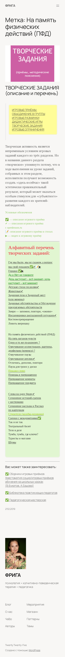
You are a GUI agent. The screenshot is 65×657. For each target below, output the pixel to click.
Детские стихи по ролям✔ (23, 287)
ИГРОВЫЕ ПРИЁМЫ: (24, 110)
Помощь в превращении (22, 374)
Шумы (12, 442)
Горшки (13, 271)
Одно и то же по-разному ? (24, 342)
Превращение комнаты (21, 378)
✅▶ (21, 271)
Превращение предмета (22, 382)
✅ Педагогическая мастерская (25, 500)
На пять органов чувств (22, 338)
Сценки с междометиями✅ (24, 418)
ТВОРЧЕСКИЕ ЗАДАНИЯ (27, 125)
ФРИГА (10, 5)
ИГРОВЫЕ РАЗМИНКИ (25, 118)
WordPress (34, 650)
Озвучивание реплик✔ (21, 358)
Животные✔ (15, 291)
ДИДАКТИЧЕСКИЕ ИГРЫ (27, 122)
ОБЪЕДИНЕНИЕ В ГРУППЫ (28, 114)
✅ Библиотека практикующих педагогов (31, 493)
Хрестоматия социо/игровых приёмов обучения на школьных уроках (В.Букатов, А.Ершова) (29, 482)
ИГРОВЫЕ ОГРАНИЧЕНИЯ (28, 129)
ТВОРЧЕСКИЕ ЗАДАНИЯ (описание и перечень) (32, 90)
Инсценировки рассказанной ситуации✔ (32, 315)
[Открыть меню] (58, 6)
